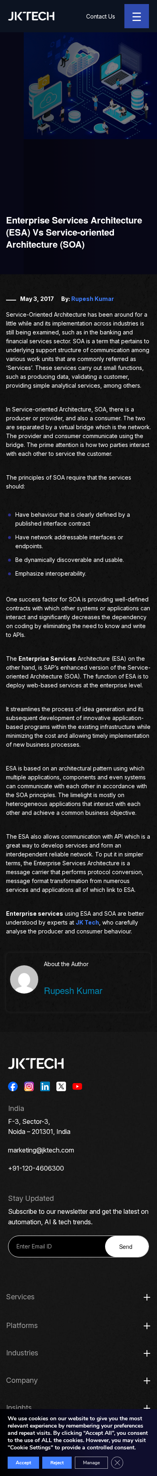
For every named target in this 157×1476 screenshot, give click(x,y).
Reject (57, 1462)
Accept (23, 1462)
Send (125, 1246)
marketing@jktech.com (41, 1150)
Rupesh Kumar (92, 298)
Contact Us (100, 16)
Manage (91, 1462)
